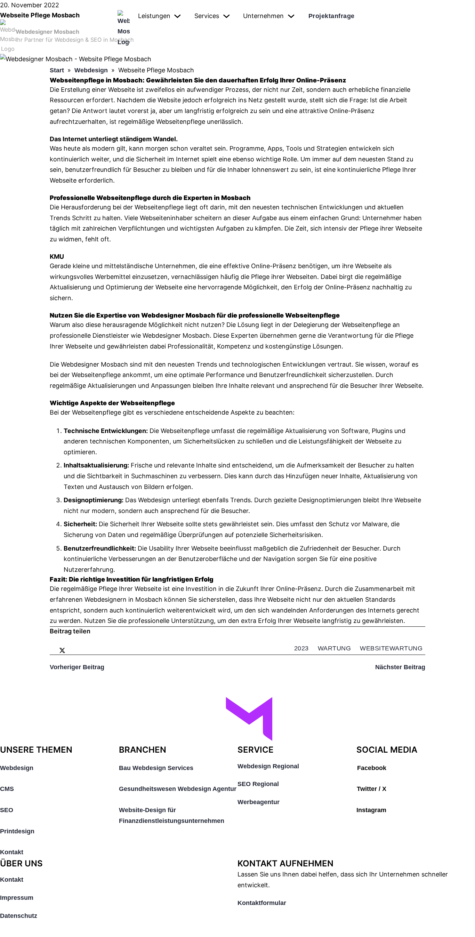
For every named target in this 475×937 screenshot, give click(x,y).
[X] (62, 650)
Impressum (16, 897)
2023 (301, 648)
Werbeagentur (259, 802)
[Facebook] (54, 650)
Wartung (334, 648)
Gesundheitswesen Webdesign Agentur (177, 788)
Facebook (371, 767)
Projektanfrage (331, 16)
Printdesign (17, 831)
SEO (6, 810)
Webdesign (16, 767)
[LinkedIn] (70, 650)
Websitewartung (391, 648)
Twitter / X (371, 788)
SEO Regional (258, 783)
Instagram (371, 810)
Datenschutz (18, 915)
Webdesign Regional (268, 766)
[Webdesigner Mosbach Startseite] (237, 720)
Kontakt (11, 852)
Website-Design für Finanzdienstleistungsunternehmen (171, 815)
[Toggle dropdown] (178, 16)
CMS (7, 788)
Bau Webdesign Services (156, 767)
